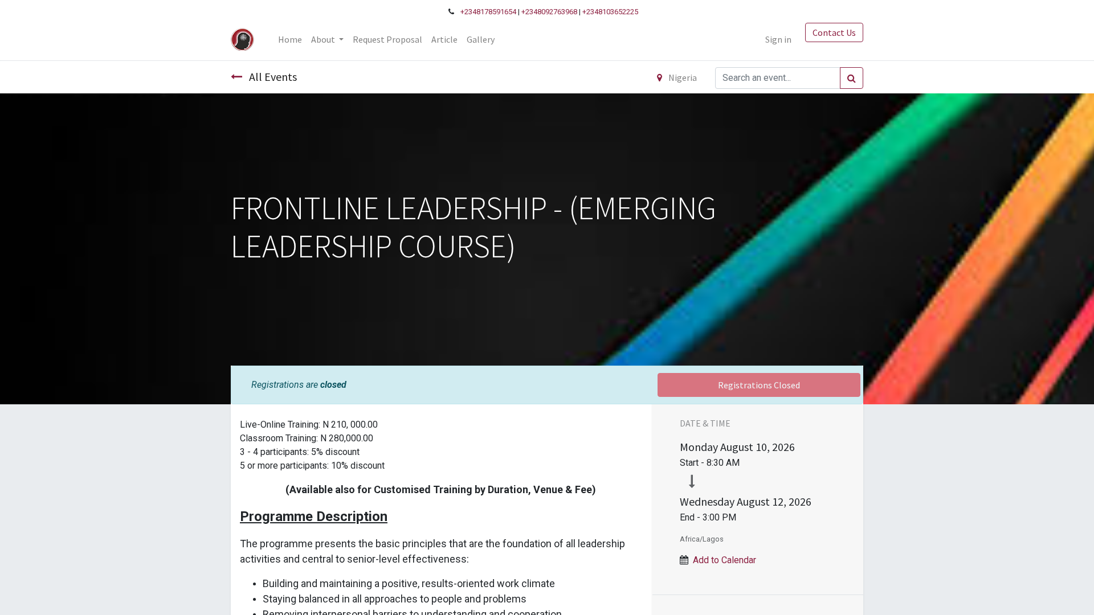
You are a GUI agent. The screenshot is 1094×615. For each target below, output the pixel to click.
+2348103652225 (610, 11)
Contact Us (834, 32)
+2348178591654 (488, 11)
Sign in (778, 39)
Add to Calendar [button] (724, 560)
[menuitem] (290, 39)
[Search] (851, 78)
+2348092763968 (549, 11)
